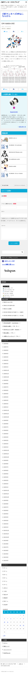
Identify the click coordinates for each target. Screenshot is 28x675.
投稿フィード (6, 646)
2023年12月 (6, 450)
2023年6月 (5, 470)
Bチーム (5, 574)
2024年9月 (5, 420)
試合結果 (5, 604)
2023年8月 (5, 463)
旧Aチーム (5, 601)
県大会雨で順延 (5, 185)
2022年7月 (5, 507)
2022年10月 (6, 497)
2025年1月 (5, 407)
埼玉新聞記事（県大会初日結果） (15, 145)
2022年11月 (6, 493)
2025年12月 (6, 370)
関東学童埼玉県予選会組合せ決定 (15, 152)
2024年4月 (5, 437)
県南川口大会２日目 (7, 302)
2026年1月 (5, 367)
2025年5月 (5, 393)
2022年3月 (5, 520)
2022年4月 (5, 517)
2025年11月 (6, 373)
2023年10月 (6, 457)
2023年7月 (5, 467)
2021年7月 (5, 547)
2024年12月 (6, 410)
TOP (9, 664)
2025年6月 (5, 390)
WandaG (17, 329)
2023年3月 (5, 480)
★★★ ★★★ (8, 264)
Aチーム (3, 28)
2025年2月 (5, 403)
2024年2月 (5, 443)
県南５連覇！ (6, 332)
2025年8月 (5, 383)
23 (23, 625)
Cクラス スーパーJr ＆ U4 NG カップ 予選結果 (21, 185)
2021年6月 (5, 550)
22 (20, 625)
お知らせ (8, 28)
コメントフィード (7, 649)
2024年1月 (5, 447)
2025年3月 (5, 400)
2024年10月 (6, 417)
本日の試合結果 (6, 322)
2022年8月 (5, 503)
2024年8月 (5, 423)
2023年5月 (5, 473)
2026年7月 (5, 347)
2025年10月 (6, 377)
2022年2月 (5, 523)
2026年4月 (5, 357)
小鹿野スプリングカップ (9, 336)
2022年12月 (6, 490)
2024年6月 (5, 430)
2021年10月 (6, 537)
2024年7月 (5, 427)
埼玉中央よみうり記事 (8, 329)
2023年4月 (5, 477)
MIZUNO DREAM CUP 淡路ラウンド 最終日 (13, 312)
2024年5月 (5, 433)
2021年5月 (5, 553)
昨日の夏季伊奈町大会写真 (14, 159)
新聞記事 (5, 598)
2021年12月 (6, 530)
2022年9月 (5, 500)
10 (4, 622)
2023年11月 (6, 453)
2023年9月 (5, 460)
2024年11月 (6, 413)
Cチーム (5, 581)
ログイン (5, 643)
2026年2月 (5, 363)
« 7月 (4, 635)
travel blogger (15, 322)
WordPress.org (6, 653)
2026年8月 (5, 343)
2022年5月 (5, 513)
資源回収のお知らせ (13, 138)
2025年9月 (5, 380)
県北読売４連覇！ (7, 326)
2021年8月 (5, 543)
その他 (4, 591)
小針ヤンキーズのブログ (10, 2)
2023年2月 (5, 483)
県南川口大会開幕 (7, 308)
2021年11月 (6, 533)
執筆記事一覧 (22, 126)
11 (7, 622)
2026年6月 (5, 350)
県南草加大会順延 (12, 166)
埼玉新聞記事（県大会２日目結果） (16, 173)
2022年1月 (5, 527)
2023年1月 (5, 487)
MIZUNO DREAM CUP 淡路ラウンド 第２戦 (13, 315)
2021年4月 (5, 557)
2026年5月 (5, 353)
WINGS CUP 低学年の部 (9, 305)
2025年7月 (5, 387)
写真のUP (5, 594)
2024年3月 (5, 440)
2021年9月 (5, 540)
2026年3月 (5, 360)
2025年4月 (5, 397)
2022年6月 (5, 510)
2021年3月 (5, 560)
